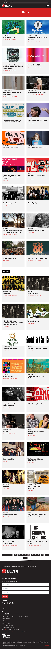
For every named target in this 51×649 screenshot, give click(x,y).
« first (4, 555)
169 (19, 555)
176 (42, 555)
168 (15, 555)
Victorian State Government (16, 631)
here (5, 629)
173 (32, 555)
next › (47, 555)
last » (25, 558)
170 (22, 555)
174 (35, 555)
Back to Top (47, 645)
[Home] (7, 6)
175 (38, 555)
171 (25, 555)
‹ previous (9, 555)
